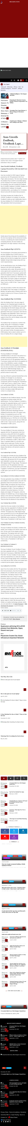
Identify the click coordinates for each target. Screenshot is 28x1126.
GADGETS (6, 881)
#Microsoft (3, 87)
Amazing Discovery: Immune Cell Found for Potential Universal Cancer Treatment (18, 802)
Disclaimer (23, 1112)
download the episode (7, 605)
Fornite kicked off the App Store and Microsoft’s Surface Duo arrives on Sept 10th (13, 911)
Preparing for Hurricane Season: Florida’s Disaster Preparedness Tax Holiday (18, 101)
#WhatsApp (10, 87)
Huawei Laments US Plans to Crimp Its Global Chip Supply (18, 955)
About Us (22, 1114)
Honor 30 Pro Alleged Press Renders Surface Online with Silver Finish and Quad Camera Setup (18, 974)
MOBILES (11, 881)
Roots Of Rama (6, 1120)
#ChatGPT (14, 88)
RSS (26, 604)
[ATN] (14, 654)
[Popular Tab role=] (4, 778)
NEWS (16, 928)
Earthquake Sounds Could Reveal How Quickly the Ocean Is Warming (17, 1101)
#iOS (19, 87)
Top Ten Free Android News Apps (16, 791)
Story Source (16, 619)
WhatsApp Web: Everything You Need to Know (12, 736)
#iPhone (16, 87)
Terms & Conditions (14, 1112)
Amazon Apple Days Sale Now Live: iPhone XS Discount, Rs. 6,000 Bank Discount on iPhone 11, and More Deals (18, 965)
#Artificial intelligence (6, 88)
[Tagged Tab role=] (24, 778)
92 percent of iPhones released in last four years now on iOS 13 (18, 937)
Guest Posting (15, 1114)
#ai (22, 87)
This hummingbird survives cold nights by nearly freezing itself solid (17, 1083)
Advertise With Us (6, 1114)
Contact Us (4, 1117)
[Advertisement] (14, 53)
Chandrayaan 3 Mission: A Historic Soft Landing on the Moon (18, 121)
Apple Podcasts (18, 604)
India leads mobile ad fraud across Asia (11, 934)
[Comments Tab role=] (17, 778)
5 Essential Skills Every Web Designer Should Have (13, 1011)
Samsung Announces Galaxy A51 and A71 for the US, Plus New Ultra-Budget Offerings (18, 982)
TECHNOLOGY (12, 904)
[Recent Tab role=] (10, 778)
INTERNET (6, 928)
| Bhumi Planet (12, 1117)
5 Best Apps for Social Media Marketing (18, 818)
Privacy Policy (4, 1112)
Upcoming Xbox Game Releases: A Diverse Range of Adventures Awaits (18, 112)
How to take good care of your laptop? (10, 693)
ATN (7, 146)
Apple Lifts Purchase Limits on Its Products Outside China (17, 946)
